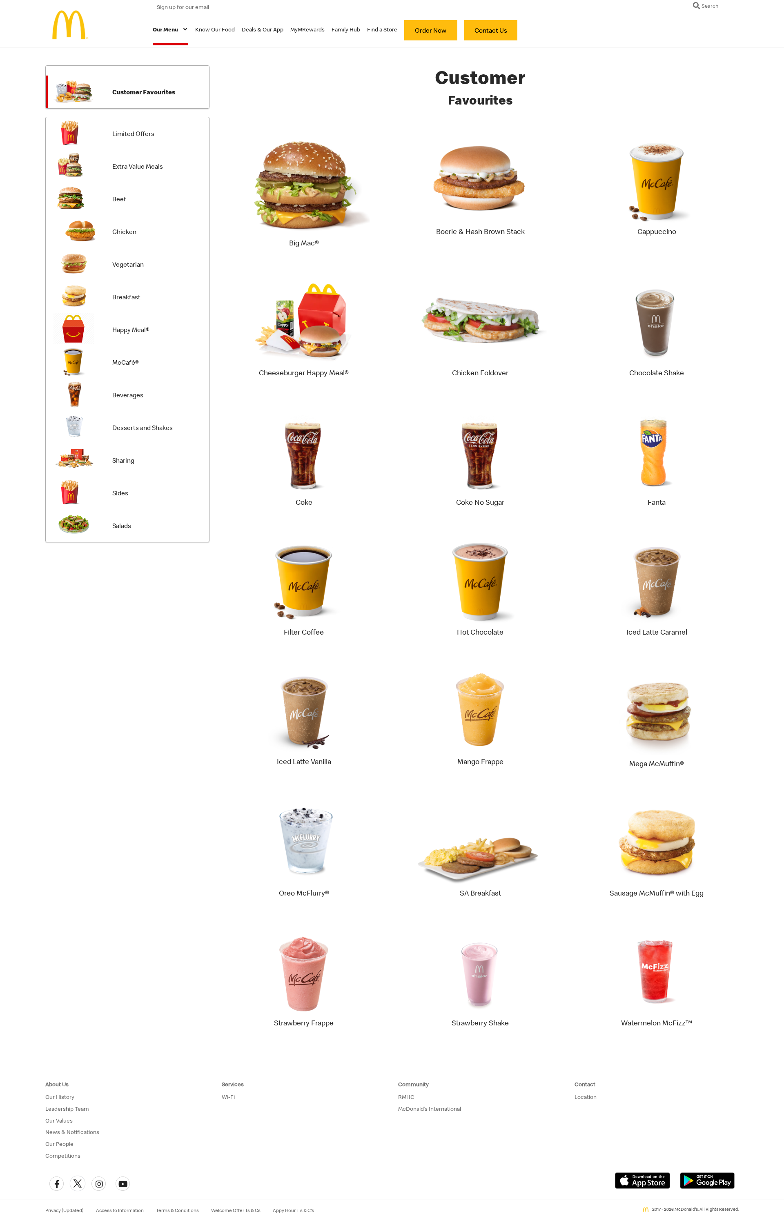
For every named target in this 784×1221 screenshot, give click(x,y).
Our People (59, 1143)
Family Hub (346, 29)
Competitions (62, 1155)
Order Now (430, 30)
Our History (59, 1097)
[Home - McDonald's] (73, 25)
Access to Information (120, 1210)
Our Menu (165, 29)
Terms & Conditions (177, 1210)
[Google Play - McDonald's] (707, 1180)
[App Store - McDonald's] (642, 1180)
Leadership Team (67, 1108)
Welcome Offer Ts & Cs (236, 1210)
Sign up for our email (183, 7)
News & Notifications (72, 1132)
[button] (56, 1183)
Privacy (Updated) (64, 1210)
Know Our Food (215, 29)
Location (586, 1097)
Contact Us (490, 30)
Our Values (59, 1120)
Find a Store (382, 29)
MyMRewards (307, 29)
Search (710, 5)
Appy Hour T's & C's (293, 1210)
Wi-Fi (228, 1097)
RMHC (406, 1097)
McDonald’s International (429, 1108)
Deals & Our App (262, 29)
